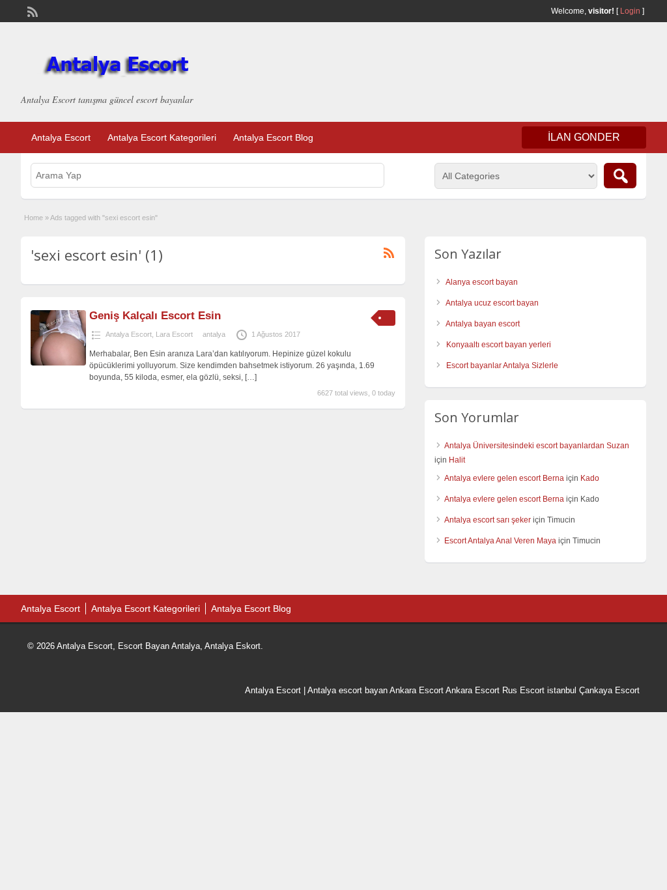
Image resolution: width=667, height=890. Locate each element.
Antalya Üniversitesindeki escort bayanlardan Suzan (536, 445)
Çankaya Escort (609, 690)
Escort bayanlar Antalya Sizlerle (502, 365)
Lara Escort (174, 334)
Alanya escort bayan (482, 282)
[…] (251, 377)
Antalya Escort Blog (273, 137)
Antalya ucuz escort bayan (492, 303)
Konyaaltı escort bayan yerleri (498, 344)
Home (33, 218)
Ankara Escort (417, 690)
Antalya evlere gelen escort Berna (504, 478)
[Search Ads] (620, 175)
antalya (214, 334)
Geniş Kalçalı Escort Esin (155, 315)
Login (630, 11)
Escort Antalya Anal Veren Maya (500, 540)
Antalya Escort (61, 137)
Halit (457, 460)
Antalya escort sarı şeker (487, 519)
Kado (589, 478)
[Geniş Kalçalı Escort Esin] (58, 362)
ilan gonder (584, 137)
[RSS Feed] (31, 10)
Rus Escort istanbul (539, 690)
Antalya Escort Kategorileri (161, 137)
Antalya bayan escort (483, 323)
